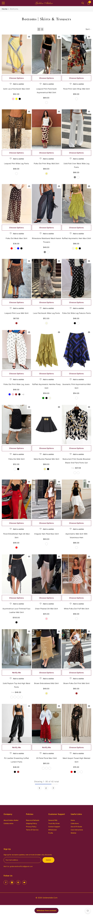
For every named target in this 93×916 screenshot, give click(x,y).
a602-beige (49, 398)
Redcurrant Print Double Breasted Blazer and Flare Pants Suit (76, 461)
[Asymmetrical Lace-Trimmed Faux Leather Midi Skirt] (16, 574)
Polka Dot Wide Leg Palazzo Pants (76, 313)
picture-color (76, 99)
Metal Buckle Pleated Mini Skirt (46, 459)
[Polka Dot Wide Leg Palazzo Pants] (76, 278)
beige (73, 248)
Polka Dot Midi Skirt (16, 459)
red (11, 248)
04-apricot (78, 772)
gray (75, 177)
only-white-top (21, 697)
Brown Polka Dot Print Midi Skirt (76, 683)
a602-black (46, 398)
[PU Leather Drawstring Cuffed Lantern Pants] (16, 723)
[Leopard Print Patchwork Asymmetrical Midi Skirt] (46, 54)
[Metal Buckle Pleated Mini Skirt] (46, 424)
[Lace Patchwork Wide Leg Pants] (46, 278)
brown (16, 323)
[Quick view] (29, 37)
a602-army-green (43, 398)
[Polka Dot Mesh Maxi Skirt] (16, 203)
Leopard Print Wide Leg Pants (16, 163)
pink (13, 99)
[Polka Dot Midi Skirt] (16, 424)
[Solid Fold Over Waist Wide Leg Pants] (76, 129)
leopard (46, 102)
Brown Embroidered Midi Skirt (46, 683)
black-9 (43, 768)
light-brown (16, 394)
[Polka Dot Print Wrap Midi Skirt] (46, 129)
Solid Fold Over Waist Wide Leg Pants (76, 165)
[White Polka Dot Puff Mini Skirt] (76, 574)
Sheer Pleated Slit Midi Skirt (46, 609)
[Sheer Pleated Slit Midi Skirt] (46, 574)
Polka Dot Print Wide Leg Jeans (16, 384)
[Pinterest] (18, 882)
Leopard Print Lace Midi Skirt (16, 313)
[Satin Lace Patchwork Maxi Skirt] (16, 54)
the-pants (75, 472)
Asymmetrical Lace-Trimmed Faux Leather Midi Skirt (16, 610)
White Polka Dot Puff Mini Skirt (76, 609)
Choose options (16, 78)
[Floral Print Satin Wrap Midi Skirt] (76, 54)
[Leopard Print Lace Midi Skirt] (16, 278)
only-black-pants (11, 697)
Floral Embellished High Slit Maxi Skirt (16, 535)
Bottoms (14, 9)
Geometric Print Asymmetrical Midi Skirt (76, 386)
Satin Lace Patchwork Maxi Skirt (16, 89)
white (78, 177)
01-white (81, 772)
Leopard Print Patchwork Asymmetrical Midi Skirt (46, 90)
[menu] (3, 3)
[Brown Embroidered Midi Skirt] (46, 649)
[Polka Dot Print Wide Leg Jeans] (16, 349)
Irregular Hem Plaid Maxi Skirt (46, 534)
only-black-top (18, 697)
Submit (48, 860)
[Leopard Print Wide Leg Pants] (16, 129)
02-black (75, 772)
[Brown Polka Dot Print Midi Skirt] (76, 649)
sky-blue (9, 394)
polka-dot (76, 618)
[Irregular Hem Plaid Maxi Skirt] (46, 499)
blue (18, 248)
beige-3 (46, 768)
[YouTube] (24, 882)
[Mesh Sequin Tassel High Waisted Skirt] (76, 723)
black (19, 99)
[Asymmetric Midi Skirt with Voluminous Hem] (76, 499)
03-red (71, 772)
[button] (38, 29)
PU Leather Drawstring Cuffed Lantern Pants (16, 760)
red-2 (49, 768)
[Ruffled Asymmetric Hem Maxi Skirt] (76, 203)
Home (4, 9)
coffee (15, 248)
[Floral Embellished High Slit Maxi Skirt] (16, 499)
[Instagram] (12, 882)
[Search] (82, 3)
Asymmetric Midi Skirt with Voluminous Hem (77, 535)
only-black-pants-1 (15, 697)
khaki (46, 173)
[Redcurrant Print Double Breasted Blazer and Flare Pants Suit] (76, 424)
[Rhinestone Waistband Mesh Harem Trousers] (46, 203)
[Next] (53, 788)
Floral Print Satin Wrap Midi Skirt (76, 89)
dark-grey (44, 252)
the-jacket (78, 472)
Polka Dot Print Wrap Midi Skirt (46, 163)
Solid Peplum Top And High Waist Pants (16, 685)
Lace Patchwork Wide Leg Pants (46, 313)
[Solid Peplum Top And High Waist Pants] (16, 649)
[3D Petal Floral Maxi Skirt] (46, 723)
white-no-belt (76, 547)
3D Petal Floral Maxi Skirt (46, 758)
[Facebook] (6, 882)
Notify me (16, 673)
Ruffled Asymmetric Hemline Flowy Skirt (46, 386)
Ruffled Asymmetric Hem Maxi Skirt (76, 238)
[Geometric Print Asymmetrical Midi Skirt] (76, 349)
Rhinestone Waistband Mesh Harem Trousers (46, 240)
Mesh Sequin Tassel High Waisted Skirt (76, 760)
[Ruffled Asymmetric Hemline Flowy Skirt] (46, 349)
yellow (16, 99)
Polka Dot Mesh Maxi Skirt (16, 238)
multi (76, 398)
